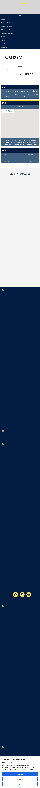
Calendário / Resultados (8, 30)
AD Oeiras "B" (6, 158)
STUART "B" (5, 161)
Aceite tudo (20, 774)
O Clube (3, 19)
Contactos (4, 37)
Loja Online (4, 40)
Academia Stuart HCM (7, 33)
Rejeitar (20, 784)
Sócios (3, 44)
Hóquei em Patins (5, 23)
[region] (20, 772)
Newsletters (4, 47)
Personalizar (20, 779)
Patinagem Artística (6, 26)
